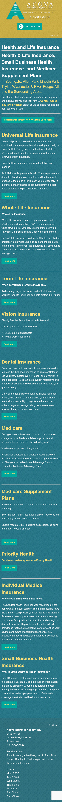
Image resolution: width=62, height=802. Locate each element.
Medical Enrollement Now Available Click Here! (28, 119)
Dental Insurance (21, 361)
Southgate (20, 759)
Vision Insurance (21, 313)
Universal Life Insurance (30, 134)
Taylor (30, 759)
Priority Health (18, 553)
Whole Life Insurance (26, 207)
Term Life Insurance (24, 278)
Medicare (12, 427)
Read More (9, 195)
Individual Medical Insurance (23, 588)
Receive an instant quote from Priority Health (27, 560)
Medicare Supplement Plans (27, 495)
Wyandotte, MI (42, 759)
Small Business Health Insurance (28, 662)
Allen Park (29, 755)
